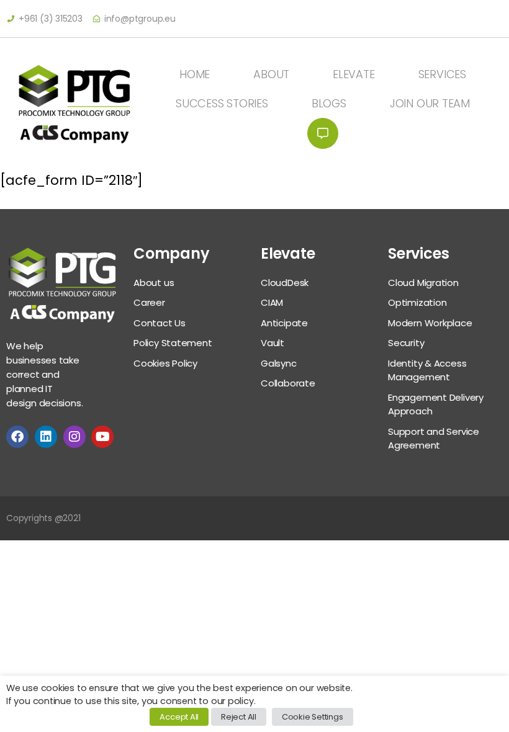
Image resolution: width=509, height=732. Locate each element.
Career (149, 302)
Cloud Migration (423, 282)
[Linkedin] (46, 437)
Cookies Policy (165, 363)
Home (194, 74)
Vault (272, 342)
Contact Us (322, 133)
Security (406, 342)
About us (153, 282)
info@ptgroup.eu (140, 18)
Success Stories (222, 103)
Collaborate (288, 383)
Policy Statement (172, 342)
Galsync (279, 363)
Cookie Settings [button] (312, 717)
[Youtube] (102, 437)
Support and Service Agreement (433, 438)
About (271, 74)
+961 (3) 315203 (51, 18)
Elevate (354, 74)
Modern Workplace (430, 322)
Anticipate (284, 322)
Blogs (329, 103)
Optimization (417, 302)
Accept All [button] (179, 717)
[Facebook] (17, 437)
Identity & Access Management (427, 370)
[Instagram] (74, 437)
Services (442, 74)
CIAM (272, 302)
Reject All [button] (238, 717)
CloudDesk (285, 282)
